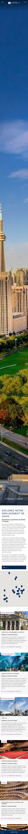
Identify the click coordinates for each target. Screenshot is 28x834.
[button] (22, 591)
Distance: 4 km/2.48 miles (8, 806)
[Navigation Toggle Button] (2, 2)
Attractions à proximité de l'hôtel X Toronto (13, 520)
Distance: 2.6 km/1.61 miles (9, 676)
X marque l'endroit (14, 499)
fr (24, 2)
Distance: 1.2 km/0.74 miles (9, 763)
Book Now (14, 832)
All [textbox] (6, 567)
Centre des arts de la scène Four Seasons (12, 803)
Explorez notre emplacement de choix (13, 513)
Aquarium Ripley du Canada (10, 673)
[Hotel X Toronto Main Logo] (14, 4)
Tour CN (4, 718)
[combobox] (14, 567)
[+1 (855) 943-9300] (1, 832)
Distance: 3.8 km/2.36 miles (9, 634)
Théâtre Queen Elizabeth (9, 761)
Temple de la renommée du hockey (12, 632)
